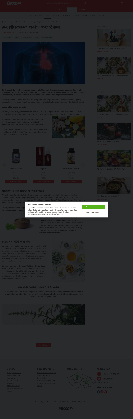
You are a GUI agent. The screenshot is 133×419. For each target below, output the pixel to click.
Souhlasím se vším (93, 207)
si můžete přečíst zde (55, 214)
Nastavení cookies (93, 212)
